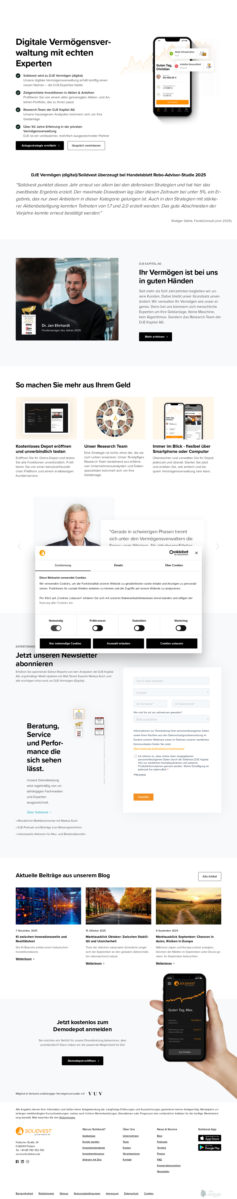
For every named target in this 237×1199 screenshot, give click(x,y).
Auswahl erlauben (118, 643)
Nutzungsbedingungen (87, 1193)
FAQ (159, 1159)
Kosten (127, 1147)
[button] (23, 546)
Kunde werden (90, 1141)
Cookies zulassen (171, 643)
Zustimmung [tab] (63, 565)
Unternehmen (131, 1136)
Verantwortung (131, 1153)
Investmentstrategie (93, 1147)
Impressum (112, 1193)
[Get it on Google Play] (209, 1147)
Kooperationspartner (169, 1165)
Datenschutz (131, 1193)
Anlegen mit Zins (92, 1159)
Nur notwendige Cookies (65, 643)
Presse (161, 1153)
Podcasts (162, 1141)
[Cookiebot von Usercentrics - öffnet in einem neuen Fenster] (172, 553)
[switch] (97, 628)
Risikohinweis (67, 1117)
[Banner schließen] (196, 553)
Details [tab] (118, 565)
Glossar (64, 1193)
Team (126, 1141)
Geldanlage (88, 1136)
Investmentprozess (93, 1153)
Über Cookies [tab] (174, 565)
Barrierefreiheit (24, 1193)
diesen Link (105, 612)
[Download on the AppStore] (209, 1138)
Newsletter (163, 1171)
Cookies (148, 1193)
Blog (159, 1136)
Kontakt (127, 1159)
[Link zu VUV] (94, 1094)
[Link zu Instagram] (27, 1161)
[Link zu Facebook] (17, 1161)
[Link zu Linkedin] (22, 1161)
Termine (161, 1147)
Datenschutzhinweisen (137, 598)
